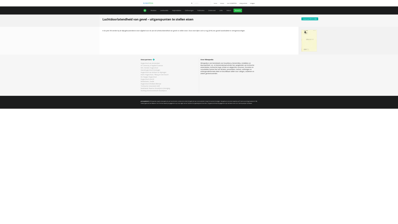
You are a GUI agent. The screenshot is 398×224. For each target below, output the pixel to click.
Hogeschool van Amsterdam (150, 63)
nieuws (222, 3)
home (215, 3)
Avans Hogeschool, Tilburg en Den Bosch (155, 75)
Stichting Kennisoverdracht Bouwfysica (154, 90)
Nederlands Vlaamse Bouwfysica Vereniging (155, 88)
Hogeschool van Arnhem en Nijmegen (153, 72)
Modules (153, 10)
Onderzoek (212, 10)
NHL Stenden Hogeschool (149, 68)
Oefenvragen (189, 10)
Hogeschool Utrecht (147, 79)
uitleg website (243, 3)
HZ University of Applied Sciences (152, 65)
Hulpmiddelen (176, 10)
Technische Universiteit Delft (150, 86)
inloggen (252, 3)
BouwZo (238, 10)
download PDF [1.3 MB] (310, 19)
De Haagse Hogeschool (149, 77)
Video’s (228, 10)
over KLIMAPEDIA (232, 3)
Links (221, 10)
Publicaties (200, 10)
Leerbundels (164, 10)
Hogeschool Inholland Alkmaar (151, 84)
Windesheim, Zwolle (147, 81)
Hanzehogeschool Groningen (150, 70)
